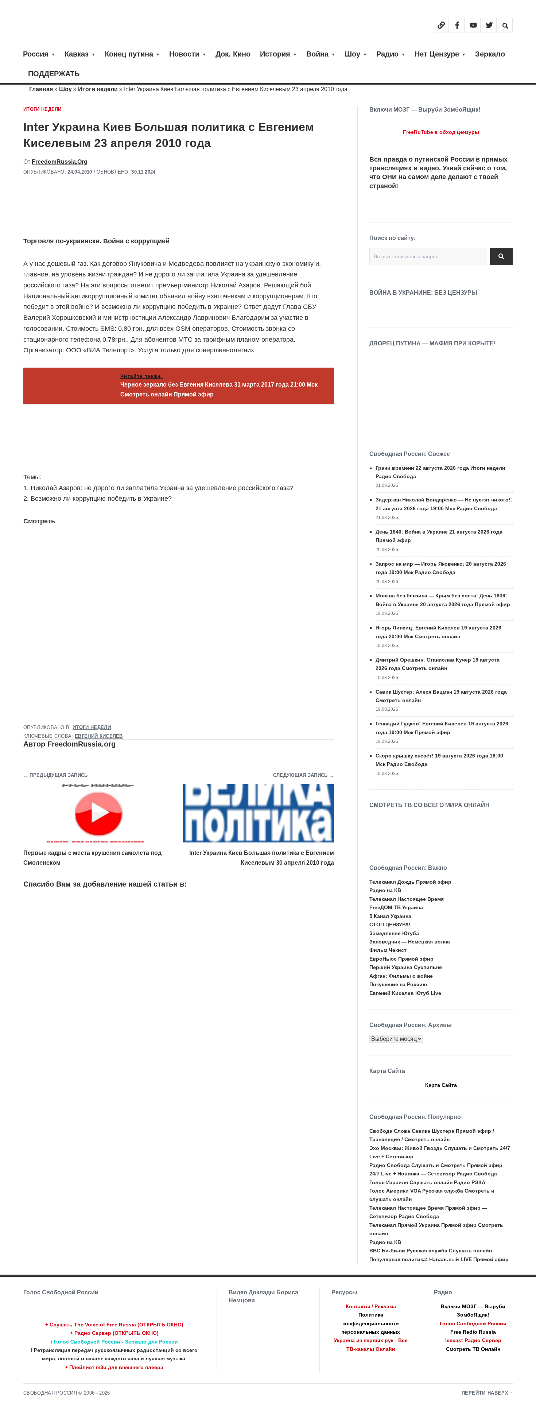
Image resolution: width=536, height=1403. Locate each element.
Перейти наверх (485, 1393)
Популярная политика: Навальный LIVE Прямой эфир (439, 1259)
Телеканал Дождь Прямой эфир (410, 882)
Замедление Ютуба (394, 933)
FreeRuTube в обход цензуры (441, 132)
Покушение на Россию (398, 984)
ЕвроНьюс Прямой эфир (401, 959)
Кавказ (77, 54)
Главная (41, 89)
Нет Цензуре (437, 54)
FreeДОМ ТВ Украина (396, 907)
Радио (387, 54)
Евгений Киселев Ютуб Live (405, 993)
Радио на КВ (385, 890)
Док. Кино (232, 54)
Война (317, 54)
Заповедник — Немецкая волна (409, 942)
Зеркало (490, 54)
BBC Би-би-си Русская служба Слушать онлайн (430, 1250)
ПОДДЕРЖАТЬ (53, 74)
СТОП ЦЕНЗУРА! (390, 924)
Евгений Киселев (99, 736)
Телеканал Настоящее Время (406, 899)
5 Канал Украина (390, 916)
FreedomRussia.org (60, 162)
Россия (35, 54)
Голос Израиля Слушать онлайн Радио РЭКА (427, 1182)
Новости (184, 54)
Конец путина (129, 54)
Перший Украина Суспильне (405, 967)
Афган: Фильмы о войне (401, 976)
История (275, 54)
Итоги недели (98, 89)
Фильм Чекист (388, 950)
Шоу (352, 54)
